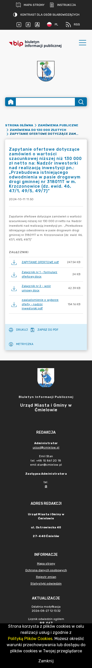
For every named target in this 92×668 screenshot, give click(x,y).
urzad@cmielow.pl (46, 447)
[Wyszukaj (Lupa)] (80, 102)
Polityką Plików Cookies (30, 638)
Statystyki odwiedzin (46, 583)
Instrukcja (66, 5)
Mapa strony (34, 5)
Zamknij (46, 661)
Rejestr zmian (46, 577)
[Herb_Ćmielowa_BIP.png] (46, 71)
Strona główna (19, 125)
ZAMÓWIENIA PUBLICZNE (58, 125)
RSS (77, 24)
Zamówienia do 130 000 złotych (38, 130)
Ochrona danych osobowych (46, 570)
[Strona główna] (11, 101)
